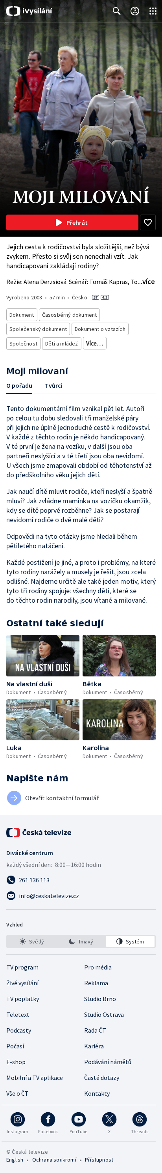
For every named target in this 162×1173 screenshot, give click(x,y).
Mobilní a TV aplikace (34, 1077)
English (14, 1159)
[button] (42, 655)
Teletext (17, 1014)
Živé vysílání (22, 983)
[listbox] (81, 941)
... (146, 281)
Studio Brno (100, 999)
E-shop (16, 1062)
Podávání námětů (107, 1062)
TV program (22, 967)
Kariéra (94, 1046)
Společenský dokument (38, 328)
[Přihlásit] (135, 11)
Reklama (96, 983)
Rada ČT (95, 1030)
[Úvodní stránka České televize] (39, 832)
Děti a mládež (61, 343)
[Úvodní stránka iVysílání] (29, 11)
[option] (31, 941)
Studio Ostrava (104, 1014)
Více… (94, 343)
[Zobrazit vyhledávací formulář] (117, 11)
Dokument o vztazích (100, 328)
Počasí (15, 1046)
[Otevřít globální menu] (153, 11)
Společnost (23, 343)
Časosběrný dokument (69, 314)
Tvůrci (54, 385)
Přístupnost (99, 1159)
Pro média (98, 967)
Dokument (21, 314)
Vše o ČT (17, 1093)
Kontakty (97, 1093)
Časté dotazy (101, 1077)
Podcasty (18, 1030)
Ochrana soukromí (54, 1159)
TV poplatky (22, 999)
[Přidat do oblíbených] (148, 222)
